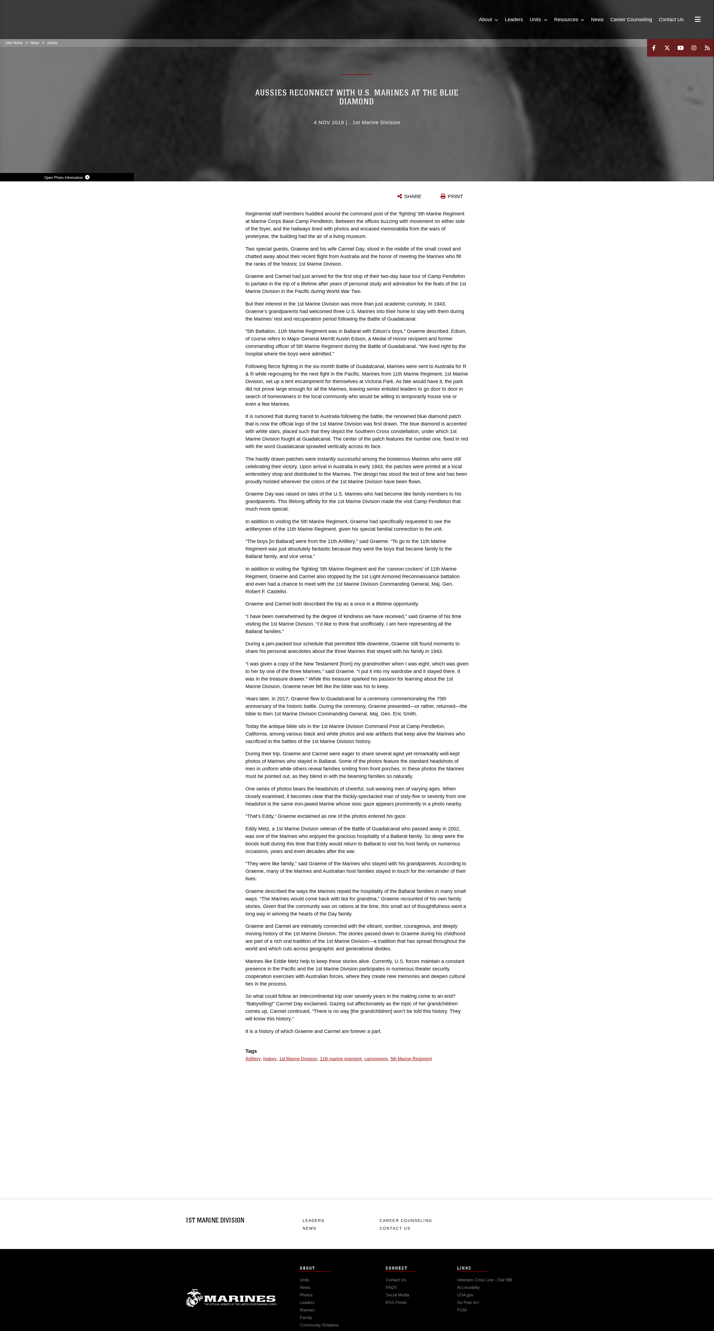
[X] (667, 48)
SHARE (412, 196)
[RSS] (707, 48)
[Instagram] (694, 48)
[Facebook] (653, 48)
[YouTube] (680, 48)
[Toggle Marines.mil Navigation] (697, 19)
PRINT (455, 196)
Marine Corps (231, 1298)
